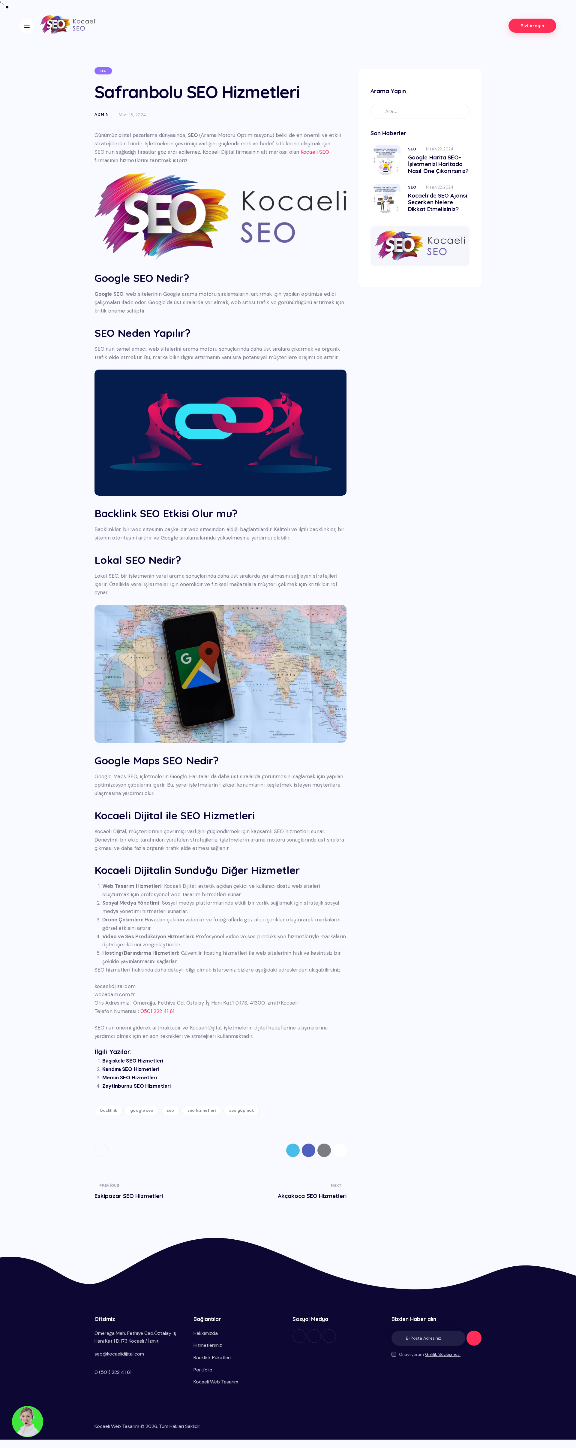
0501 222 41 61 (157, 1011)
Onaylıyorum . (430, 1354)
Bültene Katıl (474, 1341)
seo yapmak (241, 1110)
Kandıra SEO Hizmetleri (130, 1069)
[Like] (101, 1150)
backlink (108, 1110)
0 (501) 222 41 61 (112, 1372)
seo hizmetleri (202, 1110)
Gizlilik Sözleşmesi (442, 1354)
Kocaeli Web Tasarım (116, 1426)
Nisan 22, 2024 (439, 149)
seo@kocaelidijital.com (119, 1354)
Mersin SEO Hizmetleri (129, 1077)
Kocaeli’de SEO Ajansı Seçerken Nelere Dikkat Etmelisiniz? (437, 202)
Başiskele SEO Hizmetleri (132, 1060)
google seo (141, 1110)
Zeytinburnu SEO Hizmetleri (136, 1086)
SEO (103, 71)
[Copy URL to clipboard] (339, 1150)
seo (170, 1110)
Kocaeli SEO (315, 152)
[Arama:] (420, 111)
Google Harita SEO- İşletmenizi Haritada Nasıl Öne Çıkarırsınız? (438, 164)
